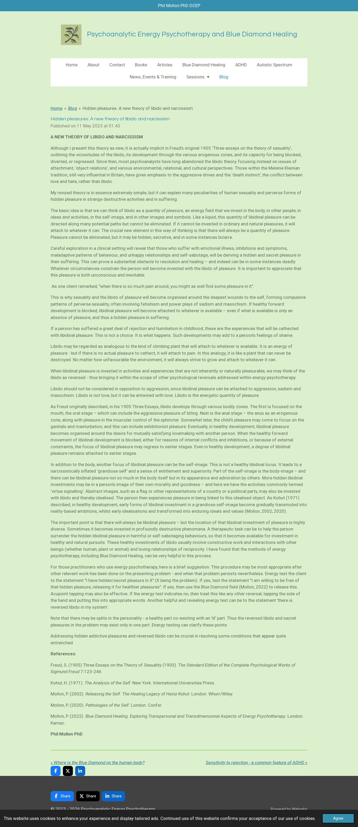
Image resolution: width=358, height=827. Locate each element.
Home (56, 108)
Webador (299, 809)
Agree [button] (338, 818)
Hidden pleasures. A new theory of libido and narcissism (138, 108)
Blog (72, 108)
